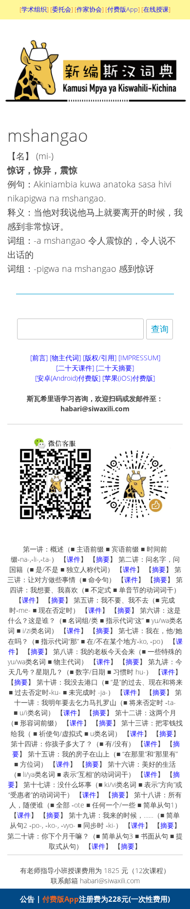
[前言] (39, 357)
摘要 (103, 559)
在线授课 (156, 9)
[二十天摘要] (115, 367)
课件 (73, 559)
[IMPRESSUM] (139, 357)
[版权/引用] (99, 357)
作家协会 (89, 9)
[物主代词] (65, 357)
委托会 (61, 9)
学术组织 (34, 9)
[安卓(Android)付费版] (67, 378)
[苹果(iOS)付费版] (128, 378)
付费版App (60, 899)
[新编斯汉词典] (95, 109)
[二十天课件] (75, 367)
